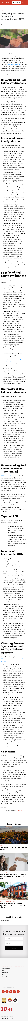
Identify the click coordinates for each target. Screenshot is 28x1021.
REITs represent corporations (10, 476)
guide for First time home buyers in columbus (13, 966)
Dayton (4, 980)
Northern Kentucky (7, 968)
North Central (5, 983)
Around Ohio (5, 972)
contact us (5, 964)
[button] (26, 2)
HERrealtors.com (16, 2)
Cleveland (4, 970)
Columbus (2, 845)
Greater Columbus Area (13, 872)
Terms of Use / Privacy (7, 1018)
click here (20, 810)
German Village (11, 901)
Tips (2, 10)
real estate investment (14, 64)
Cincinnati (4, 978)
